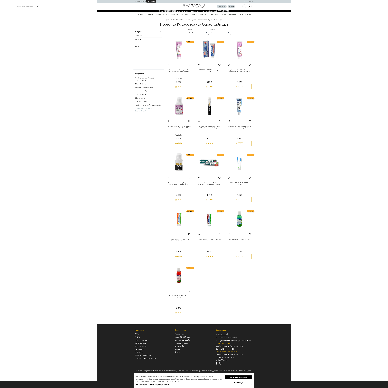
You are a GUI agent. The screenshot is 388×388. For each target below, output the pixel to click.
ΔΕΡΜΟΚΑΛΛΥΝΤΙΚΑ (170, 14)
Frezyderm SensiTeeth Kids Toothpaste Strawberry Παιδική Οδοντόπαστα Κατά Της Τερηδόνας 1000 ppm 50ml (239, 70)
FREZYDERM (222, 6)
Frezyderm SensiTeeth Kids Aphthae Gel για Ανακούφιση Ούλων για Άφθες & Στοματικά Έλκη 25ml (239, 127)
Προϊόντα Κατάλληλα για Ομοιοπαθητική (143, 110)
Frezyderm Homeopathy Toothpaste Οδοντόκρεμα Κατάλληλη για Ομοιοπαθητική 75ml (209, 127)
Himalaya (138, 43)
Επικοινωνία (179, 346)
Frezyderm (138, 36)
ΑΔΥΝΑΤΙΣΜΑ (139, 349)
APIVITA (231, 6)
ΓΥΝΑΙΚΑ (149, 14)
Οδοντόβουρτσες (141, 94)
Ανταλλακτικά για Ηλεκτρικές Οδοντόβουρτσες (144, 79)
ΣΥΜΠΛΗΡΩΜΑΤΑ (229, 14)
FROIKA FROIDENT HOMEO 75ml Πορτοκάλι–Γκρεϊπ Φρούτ (179, 240)
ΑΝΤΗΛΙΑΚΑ (216, 14)
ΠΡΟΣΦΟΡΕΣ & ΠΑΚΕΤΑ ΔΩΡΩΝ (145, 358)
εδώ (178, 381)
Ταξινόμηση (191, 29)
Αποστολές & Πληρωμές (183, 337)
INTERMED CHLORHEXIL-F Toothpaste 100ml (209, 70)
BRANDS (141, 14)
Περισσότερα (238, 383)
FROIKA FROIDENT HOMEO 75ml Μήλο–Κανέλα (209, 240)
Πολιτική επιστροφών (182, 340)
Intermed (138, 39)
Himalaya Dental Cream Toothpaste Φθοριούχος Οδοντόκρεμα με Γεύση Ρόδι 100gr (209, 183)
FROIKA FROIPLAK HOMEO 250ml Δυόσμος (239, 240)
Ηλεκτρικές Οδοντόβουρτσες (144, 87)
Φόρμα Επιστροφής (181, 343)
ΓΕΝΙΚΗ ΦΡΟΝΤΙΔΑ (187, 14)
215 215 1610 (151, 1)
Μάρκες (177, 349)
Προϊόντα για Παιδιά (142, 101)
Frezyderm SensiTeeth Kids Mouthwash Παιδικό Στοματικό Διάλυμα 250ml (179, 127)
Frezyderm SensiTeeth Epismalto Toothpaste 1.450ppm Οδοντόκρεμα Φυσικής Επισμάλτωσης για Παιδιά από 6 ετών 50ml (179, 70)
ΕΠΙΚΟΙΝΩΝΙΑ (249, 1)
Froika (137, 46)
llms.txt (177, 352)
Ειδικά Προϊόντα (140, 84)
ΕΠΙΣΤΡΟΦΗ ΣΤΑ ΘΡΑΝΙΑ (143, 355)
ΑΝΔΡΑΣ (157, 14)
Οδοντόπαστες (140, 98)
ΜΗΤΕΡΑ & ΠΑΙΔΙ (203, 14)
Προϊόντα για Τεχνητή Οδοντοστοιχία (148, 105)
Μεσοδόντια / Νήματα (142, 91)
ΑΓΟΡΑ (179, 87)
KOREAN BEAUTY (244, 14)
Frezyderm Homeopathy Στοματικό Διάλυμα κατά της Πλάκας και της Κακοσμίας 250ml (179, 183)
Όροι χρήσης (179, 334)
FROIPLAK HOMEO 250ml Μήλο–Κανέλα (179, 296)
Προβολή (212, 29)
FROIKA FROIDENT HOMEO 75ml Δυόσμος (239, 183)
